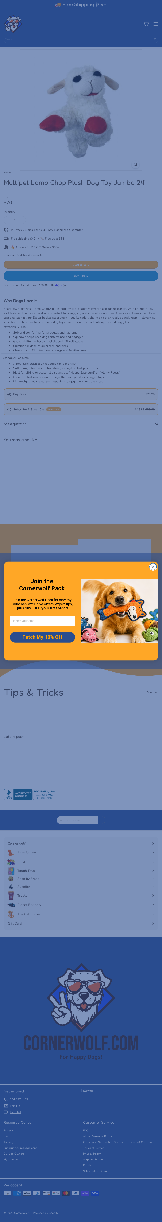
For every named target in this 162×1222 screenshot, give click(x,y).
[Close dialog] (153, 566)
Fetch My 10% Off (42, 637)
